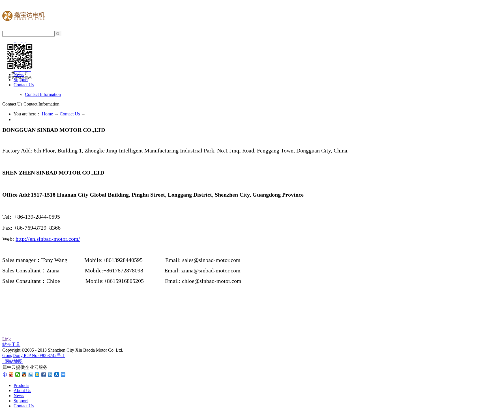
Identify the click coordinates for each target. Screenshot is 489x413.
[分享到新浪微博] (11, 374)
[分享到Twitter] (30, 374)
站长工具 (11, 344)
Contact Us (70, 113)
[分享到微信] (17, 374)
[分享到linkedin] (50, 374)
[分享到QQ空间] (37, 374)
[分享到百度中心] (4, 374)
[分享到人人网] (56, 374)
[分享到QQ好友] (24, 374)
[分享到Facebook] (43, 374)
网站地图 (12, 361)
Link (6, 339)
